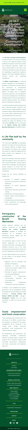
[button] (25, 10)
